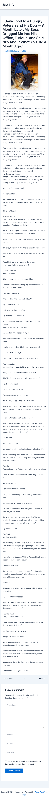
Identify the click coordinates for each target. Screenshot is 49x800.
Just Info (8, 4)
